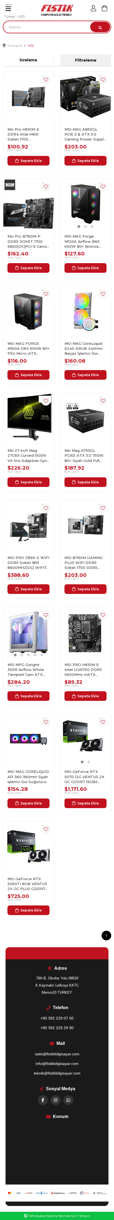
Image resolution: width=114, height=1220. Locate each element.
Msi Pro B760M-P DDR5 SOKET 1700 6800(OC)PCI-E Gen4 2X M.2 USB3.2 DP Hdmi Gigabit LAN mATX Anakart (27, 241)
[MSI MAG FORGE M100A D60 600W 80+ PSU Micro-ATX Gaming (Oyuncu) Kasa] (28, 311)
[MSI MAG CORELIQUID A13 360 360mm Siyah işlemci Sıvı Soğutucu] (28, 739)
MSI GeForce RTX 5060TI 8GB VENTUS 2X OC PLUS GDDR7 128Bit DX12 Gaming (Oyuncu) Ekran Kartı (27, 884)
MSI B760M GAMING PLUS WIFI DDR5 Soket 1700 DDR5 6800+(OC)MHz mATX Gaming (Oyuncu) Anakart (84, 562)
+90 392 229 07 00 (57, 1018)
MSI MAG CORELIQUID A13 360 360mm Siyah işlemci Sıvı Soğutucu (28, 776)
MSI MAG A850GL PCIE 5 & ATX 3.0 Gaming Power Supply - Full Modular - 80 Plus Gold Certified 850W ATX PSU (85, 134)
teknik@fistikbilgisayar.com (57, 1073)
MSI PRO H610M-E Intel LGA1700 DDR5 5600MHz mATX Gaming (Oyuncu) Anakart (83, 669)
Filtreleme (86, 60)
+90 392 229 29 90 (57, 1028)
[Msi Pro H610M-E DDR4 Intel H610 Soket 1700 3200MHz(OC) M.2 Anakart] (28, 97)
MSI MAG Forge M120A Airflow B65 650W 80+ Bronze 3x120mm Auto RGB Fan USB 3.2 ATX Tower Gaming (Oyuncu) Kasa (83, 241)
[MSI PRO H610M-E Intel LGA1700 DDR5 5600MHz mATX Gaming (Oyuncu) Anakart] (85, 632)
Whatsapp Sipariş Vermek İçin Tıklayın (59, 1216)
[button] (79, 226)
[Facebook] (43, 1100)
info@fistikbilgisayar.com (57, 1063)
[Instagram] (56, 1100)
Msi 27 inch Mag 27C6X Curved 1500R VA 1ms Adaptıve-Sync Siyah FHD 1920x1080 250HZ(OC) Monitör (28, 455)
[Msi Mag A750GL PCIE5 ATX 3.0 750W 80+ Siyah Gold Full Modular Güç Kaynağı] (85, 418)
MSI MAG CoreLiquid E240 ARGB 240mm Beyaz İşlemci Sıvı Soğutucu (83, 348)
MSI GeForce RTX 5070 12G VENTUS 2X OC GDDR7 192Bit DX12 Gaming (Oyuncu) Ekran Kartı (85, 776)
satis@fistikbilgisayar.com (57, 1054)
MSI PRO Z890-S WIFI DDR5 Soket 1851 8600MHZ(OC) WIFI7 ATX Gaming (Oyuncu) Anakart (28, 562)
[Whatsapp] (68, 1100)
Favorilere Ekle (46, 79)
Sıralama (28, 59)
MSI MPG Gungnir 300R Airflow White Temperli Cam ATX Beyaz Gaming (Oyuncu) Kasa (25, 669)
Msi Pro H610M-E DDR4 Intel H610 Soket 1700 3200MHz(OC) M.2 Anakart (24, 134)
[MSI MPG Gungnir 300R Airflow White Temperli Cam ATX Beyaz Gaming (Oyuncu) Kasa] (28, 632)
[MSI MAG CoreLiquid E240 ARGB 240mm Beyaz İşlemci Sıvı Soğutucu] (85, 311)
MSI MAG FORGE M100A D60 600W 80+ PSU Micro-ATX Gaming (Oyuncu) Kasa (28, 348)
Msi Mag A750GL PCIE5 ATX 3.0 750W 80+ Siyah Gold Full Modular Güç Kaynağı (83, 455)
